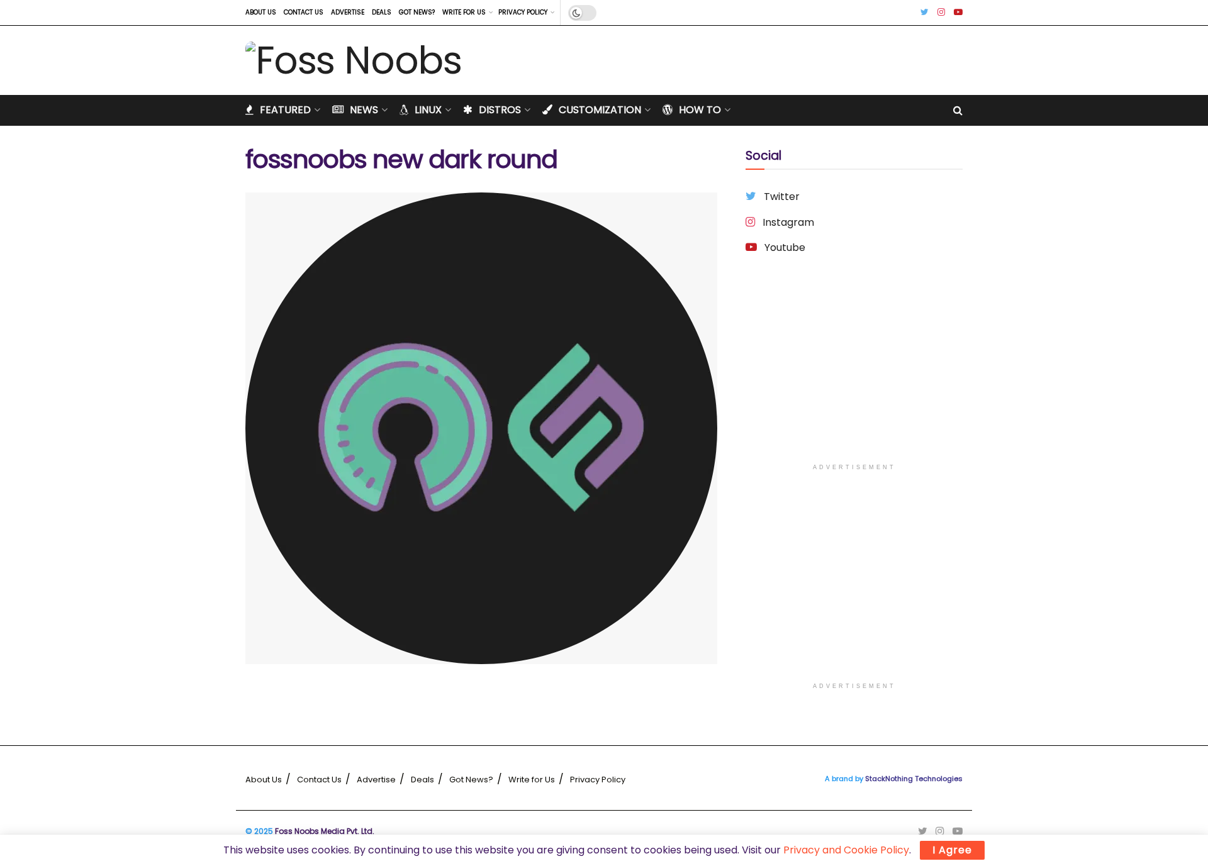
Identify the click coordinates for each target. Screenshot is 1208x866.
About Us (260, 12)
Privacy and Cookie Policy (846, 850)
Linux (428, 110)
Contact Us (303, 12)
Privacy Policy (522, 12)
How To (700, 110)
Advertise (347, 12)
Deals (381, 12)
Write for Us (464, 12)
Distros (500, 110)
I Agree (952, 850)
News (364, 110)
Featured (285, 110)
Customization (600, 110)
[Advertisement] (854, 369)
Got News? (417, 12)
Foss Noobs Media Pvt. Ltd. (324, 831)
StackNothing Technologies (914, 779)
